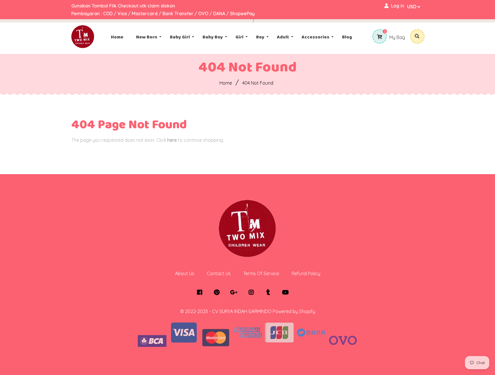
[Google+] (235, 292)
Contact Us (219, 273)
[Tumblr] (270, 292)
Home (225, 83)
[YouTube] (287, 292)
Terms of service (261, 273)
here (172, 140)
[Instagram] (252, 292)
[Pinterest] (218, 292)
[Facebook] (201, 292)
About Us (184, 273)
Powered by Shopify (294, 311)
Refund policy (306, 273)
